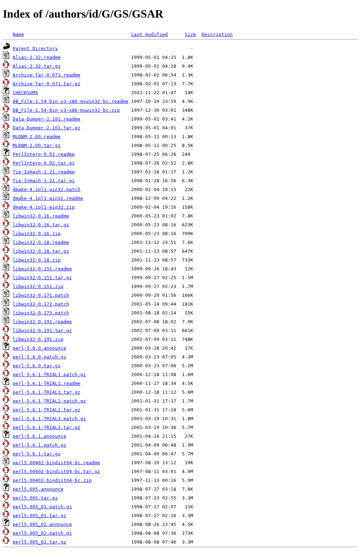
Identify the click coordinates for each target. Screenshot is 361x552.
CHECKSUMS (25, 92)
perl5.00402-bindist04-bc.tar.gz (56, 471)
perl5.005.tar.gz (35, 498)
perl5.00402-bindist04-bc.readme (56, 462)
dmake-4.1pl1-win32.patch (46, 189)
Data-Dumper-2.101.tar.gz (46, 127)
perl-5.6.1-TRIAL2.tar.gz (46, 409)
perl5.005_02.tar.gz (39, 542)
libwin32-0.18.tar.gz (41, 251)
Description (217, 34)
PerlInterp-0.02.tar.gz (44, 163)
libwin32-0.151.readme (42, 268)
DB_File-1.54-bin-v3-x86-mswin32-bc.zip (66, 110)
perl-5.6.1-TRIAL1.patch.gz (49, 374)
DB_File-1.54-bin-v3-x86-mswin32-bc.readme (70, 101)
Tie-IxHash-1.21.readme (44, 171)
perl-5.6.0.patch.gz (39, 357)
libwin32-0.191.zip (38, 339)
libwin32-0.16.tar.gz (41, 224)
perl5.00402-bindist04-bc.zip (52, 480)
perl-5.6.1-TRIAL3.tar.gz (46, 427)
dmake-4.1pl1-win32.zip (44, 207)
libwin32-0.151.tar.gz (42, 277)
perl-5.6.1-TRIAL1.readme (46, 383)
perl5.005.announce (38, 489)
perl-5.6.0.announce (39, 348)
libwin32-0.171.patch (41, 295)
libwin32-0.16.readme (41, 216)
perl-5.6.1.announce (39, 436)
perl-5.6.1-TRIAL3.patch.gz (49, 418)
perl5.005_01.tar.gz (39, 515)
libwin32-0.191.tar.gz (42, 330)
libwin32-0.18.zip (37, 260)
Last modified (149, 34)
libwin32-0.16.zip (37, 233)
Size (190, 34)
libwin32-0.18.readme (41, 242)
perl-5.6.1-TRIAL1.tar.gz (46, 392)
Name (18, 34)
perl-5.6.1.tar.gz (37, 453)
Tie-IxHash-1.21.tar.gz (44, 180)
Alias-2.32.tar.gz (37, 66)
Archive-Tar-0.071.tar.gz (46, 83)
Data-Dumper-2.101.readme (46, 119)
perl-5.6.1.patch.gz (39, 445)
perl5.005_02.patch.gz (42, 533)
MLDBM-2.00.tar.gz (37, 145)
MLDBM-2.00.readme (37, 136)
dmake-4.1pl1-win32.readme (48, 198)
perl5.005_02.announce (42, 524)
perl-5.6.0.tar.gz (37, 365)
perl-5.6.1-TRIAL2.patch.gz (49, 401)
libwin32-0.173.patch (41, 312)
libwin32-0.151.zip (38, 286)
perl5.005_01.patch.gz (42, 506)
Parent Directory (35, 48)
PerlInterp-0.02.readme (44, 154)
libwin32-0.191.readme (42, 321)
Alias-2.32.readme (37, 57)
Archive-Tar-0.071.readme (46, 75)
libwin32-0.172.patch (41, 304)
